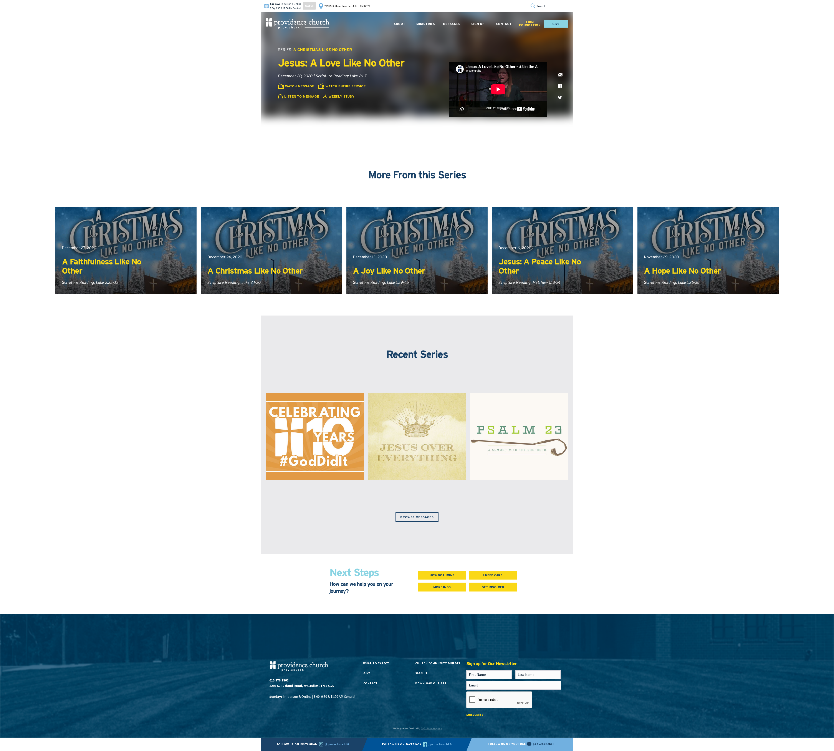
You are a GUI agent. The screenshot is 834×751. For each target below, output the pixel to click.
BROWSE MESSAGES (417, 517)
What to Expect (376, 663)
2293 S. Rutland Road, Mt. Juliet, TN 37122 (347, 6)
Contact (370, 683)
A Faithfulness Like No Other (101, 266)
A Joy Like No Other (389, 271)
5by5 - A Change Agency (431, 728)
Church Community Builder (438, 663)
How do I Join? (442, 575)
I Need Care (492, 575)
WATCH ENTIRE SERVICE (346, 86)
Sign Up (478, 24)
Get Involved (493, 587)
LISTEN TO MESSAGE (301, 96)
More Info (442, 587)
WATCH (309, 5)
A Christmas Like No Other (322, 49)
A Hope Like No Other (682, 271)
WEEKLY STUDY (341, 96)
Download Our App (431, 683)
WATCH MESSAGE (299, 86)
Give (555, 24)
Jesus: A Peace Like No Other (539, 266)
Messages (451, 24)
